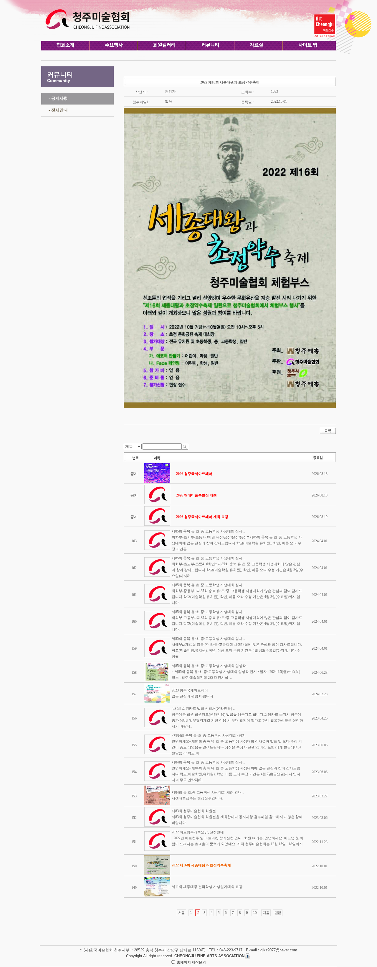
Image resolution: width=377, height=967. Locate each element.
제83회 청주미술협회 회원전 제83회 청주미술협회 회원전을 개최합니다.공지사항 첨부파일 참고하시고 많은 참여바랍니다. (237, 817)
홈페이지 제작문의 (191, 962)
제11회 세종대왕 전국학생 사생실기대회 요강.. (208, 887)
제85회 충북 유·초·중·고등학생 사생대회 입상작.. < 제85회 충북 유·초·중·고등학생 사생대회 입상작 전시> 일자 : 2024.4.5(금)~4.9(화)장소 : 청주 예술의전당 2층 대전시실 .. (236, 672)
